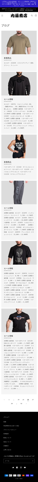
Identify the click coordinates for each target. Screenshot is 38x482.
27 (33, 399)
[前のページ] (4, 400)
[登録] (32, 461)
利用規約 (6, 433)
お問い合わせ (7, 449)
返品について (7, 441)
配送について (7, 437)
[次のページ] (26, 404)
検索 (5, 421)
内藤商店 (21, 478)
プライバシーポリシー (10, 429)
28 (12, 403)
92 (21, 403)
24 (18, 399)
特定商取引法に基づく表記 (11, 425)
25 (23, 399)
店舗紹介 (6, 445)
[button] (2, 16)
